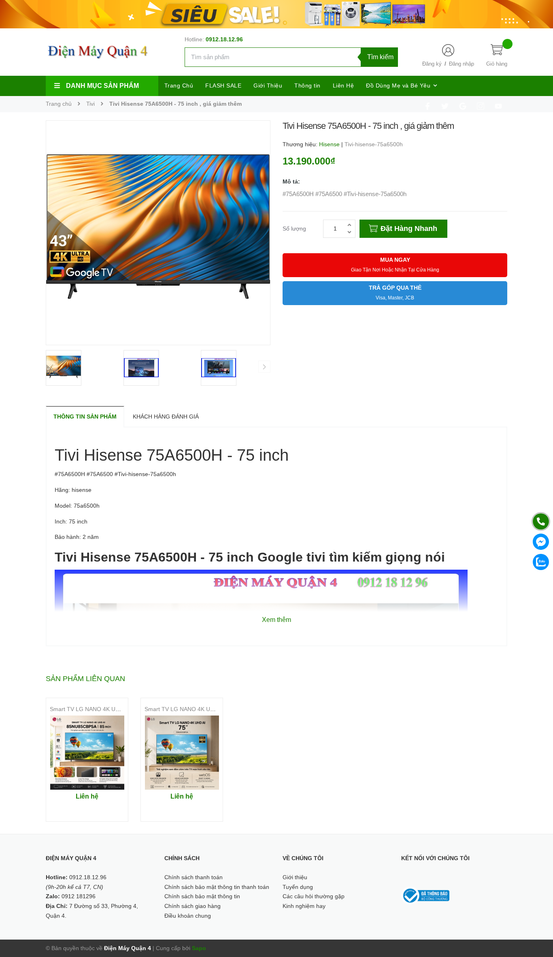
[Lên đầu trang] (537, 914)
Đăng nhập (461, 64)
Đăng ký (432, 64)
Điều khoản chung (187, 915)
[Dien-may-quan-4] (276, 14)
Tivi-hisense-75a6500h (374, 144)
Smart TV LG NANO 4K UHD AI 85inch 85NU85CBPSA (120, 709)
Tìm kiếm (380, 56)
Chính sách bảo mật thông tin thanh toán (216, 887)
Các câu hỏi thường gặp (314, 896)
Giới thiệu (295, 877)
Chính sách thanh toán (193, 877)
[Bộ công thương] (425, 895)
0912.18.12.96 (224, 39)
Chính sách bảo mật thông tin (202, 896)
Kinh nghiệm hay (304, 906)
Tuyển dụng (298, 887)
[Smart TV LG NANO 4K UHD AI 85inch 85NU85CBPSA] (87, 753)
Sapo (199, 948)
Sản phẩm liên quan (85, 679)
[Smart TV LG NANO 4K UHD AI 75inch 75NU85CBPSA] (182, 753)
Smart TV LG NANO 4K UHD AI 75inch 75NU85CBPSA (215, 709)
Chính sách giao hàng (192, 906)
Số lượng (294, 228)
